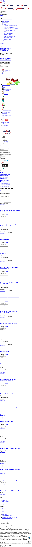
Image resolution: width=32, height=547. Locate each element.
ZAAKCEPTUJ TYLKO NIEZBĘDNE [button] (5, 545)
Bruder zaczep (2, 185)
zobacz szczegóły (2, 204)
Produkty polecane (4, 124)
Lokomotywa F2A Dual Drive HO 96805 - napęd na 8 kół (10, 469)
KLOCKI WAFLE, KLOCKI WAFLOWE (9, 30)
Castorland (6, 214)
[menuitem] (17, 19)
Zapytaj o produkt (2, 372)
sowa (2, 182)
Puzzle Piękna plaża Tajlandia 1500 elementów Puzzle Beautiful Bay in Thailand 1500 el (9, 225)
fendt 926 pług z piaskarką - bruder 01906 (5, 184)
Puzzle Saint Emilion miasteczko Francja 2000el (8, 323)
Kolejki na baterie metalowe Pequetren (9, 27)
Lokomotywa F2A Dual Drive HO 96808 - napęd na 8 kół (10, 458)
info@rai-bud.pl (2, 1)
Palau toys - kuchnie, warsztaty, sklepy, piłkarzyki (10, 35)
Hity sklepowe (2, 44)
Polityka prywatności (5, 499)
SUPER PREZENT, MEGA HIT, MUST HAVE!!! (10, 25)
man (1, 172)
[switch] (29, 542)
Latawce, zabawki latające (7, 34)
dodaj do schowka (2, 217)
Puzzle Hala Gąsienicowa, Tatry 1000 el (7, 434)
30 (6, 203)
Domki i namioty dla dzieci (7, 38)
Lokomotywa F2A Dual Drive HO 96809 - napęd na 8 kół (10, 448)
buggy (7, 183)
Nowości (3, 123)
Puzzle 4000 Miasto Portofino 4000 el (6, 421)
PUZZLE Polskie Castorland (7, 26)
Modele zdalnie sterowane (7, 32)
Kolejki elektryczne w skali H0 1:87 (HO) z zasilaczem (11, 28)
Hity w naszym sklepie (5, 125)
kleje (3, 183)
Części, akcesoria (6, 20)
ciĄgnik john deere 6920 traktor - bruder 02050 (5, 176)
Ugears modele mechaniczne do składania (9, 29)
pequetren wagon (6, 186)
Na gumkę (2, 173)
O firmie (3, 504)
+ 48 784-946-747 (2, 0)
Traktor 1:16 (2, 186)
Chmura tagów (2, 171)
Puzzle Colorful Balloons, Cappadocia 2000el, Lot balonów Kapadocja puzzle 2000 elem (8, 380)
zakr (5, 183)
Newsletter (1, 145)
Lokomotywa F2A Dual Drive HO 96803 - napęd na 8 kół (10, 480)
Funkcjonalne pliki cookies (3, 531)
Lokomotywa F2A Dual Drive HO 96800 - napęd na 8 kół (10, 490)
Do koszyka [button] (10, 232)
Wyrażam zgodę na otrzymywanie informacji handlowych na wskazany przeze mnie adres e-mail (5, 155)
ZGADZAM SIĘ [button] (2, 546)
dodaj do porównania (3, 216)
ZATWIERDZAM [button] (2, 542)
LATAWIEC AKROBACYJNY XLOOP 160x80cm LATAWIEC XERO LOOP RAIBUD (5, 49)
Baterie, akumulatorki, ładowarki (8, 37)
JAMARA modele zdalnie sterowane (8, 33)
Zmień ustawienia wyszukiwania (4, 190)
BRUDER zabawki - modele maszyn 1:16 (9, 36)
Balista (2, 183)
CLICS (5, 31)
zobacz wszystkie (2, 64)
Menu (1, 12)
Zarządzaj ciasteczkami (4, 520)
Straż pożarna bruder (7, 185)
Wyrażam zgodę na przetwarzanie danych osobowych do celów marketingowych (5, 153)
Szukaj (3, 511)
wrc (5, 174)
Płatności (3, 508)
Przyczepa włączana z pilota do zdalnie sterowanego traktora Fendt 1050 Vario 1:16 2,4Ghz (5, 59)
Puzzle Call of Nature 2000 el (5, 351)
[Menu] (30, 536)
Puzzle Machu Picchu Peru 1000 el (6, 239)
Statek (4, 182)
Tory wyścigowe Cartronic (7, 39)
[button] (0, 2)
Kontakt (1, 127)
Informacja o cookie (4, 500)
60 (7, 203)
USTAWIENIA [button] (2, 544)
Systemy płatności (2, 158)
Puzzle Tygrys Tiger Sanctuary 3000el (6, 393)
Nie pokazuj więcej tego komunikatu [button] (5, 523)
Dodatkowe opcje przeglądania (4, 66)
